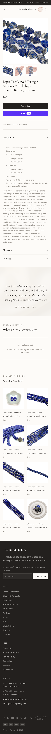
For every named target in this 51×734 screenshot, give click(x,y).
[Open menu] (4, 9)
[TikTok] (25, 718)
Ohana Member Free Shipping (12, 2)
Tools (5, 617)
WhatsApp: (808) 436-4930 (14, 699)
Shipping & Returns (11, 652)
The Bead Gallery (25, 9)
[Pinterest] (17, 718)
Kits (4, 621)
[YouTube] (12, 718)
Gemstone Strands (11, 592)
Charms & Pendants (11, 596)
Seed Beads (8, 600)
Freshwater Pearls (11, 604)
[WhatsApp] (21, 718)
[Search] (35, 9)
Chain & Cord (8, 626)
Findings (6, 613)
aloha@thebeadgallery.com (14, 703)
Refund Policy (9, 657)
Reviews (6, 665)
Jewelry (6, 630)
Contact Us (7, 648)
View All (6, 634)
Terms (12, 730)
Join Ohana (40, 576)
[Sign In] (40, 9)
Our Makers (8, 661)
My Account (8, 669)
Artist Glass (8, 609)
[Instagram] (4, 718)
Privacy (5, 730)
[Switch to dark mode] (30, 718)
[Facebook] (8, 718)
